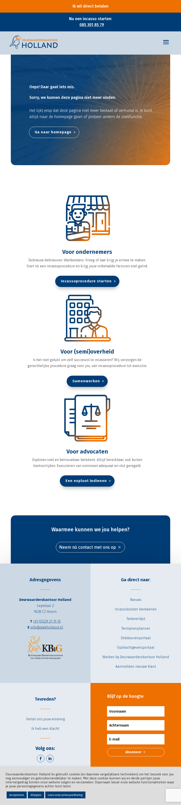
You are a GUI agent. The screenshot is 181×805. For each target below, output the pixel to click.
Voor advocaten (87, 451)
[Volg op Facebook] (40, 758)
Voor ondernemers (87, 252)
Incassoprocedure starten (86, 281)
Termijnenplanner (135, 628)
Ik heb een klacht (45, 729)
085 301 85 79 (91, 24)
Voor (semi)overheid (87, 351)
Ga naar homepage (53, 132)
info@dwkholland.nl (46, 627)
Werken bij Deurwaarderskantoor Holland (135, 657)
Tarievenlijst (135, 619)
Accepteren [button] (16, 795)
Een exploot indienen (86, 480)
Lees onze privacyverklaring (65, 795)
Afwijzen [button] (35, 795)
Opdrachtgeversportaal (136, 647)
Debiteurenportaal (136, 638)
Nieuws (135, 600)
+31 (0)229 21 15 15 (47, 621)
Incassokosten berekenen (136, 609)
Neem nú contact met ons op (87, 547)
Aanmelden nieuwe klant (135, 666)
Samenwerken (86, 381)
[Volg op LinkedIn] (50, 758)
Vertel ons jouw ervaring (45, 719)
